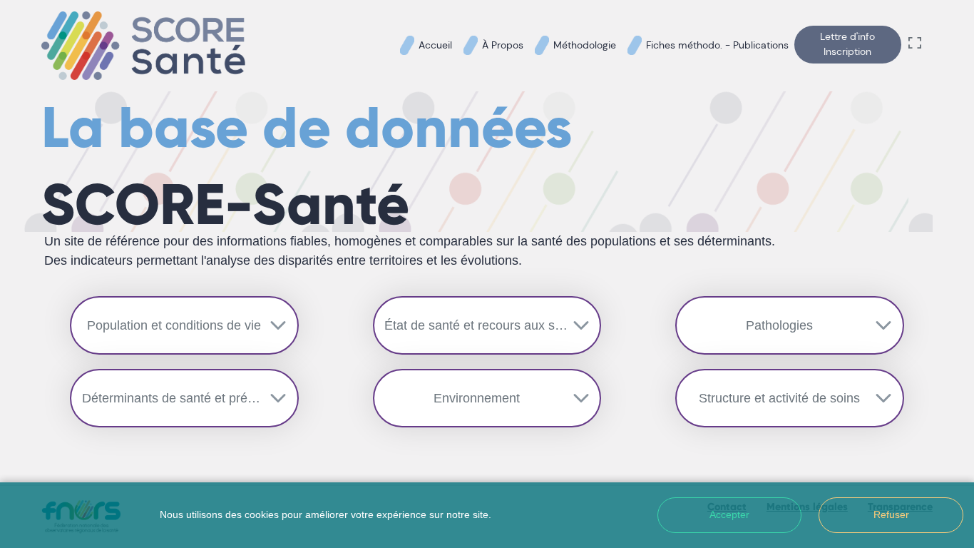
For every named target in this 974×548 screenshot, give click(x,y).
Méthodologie (584, 45)
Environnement (477, 398)
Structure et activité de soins (779, 398)
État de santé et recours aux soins (481, 325)
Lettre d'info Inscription (847, 44)
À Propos (502, 45)
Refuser (891, 514)
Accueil (435, 45)
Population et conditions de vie (174, 325)
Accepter (729, 514)
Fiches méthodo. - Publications (717, 45)
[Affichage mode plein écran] (917, 46)
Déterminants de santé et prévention (185, 398)
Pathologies (779, 325)
